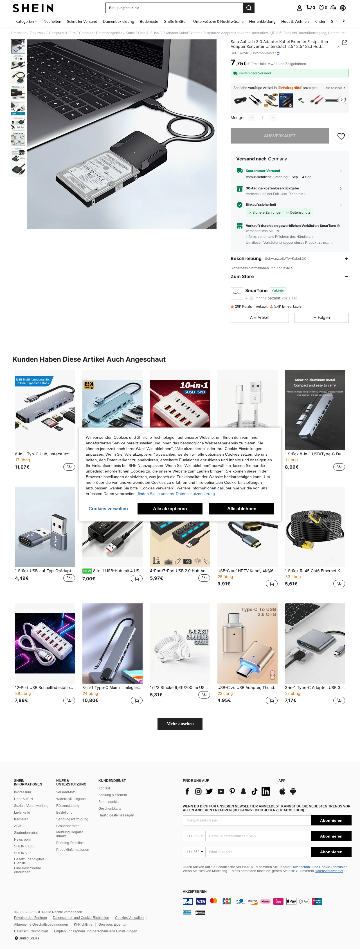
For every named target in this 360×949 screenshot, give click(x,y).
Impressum (22, 792)
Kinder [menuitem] (319, 21)
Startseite (18, 33)
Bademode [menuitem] (149, 21)
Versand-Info (66, 792)
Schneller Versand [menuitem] (82, 21)
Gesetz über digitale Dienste (29, 861)
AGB (17, 826)
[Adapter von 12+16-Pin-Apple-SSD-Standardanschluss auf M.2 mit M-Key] (301, 100)
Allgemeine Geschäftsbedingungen (41, 924)
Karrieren (21, 819)
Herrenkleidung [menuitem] (262, 21)
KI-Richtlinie (83, 924)
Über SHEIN (23, 799)
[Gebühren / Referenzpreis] (248, 64)
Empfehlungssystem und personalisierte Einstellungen (95, 931)
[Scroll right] (344, 21)
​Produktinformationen (72, 850)
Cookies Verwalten (129, 918)
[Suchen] (249, 8)
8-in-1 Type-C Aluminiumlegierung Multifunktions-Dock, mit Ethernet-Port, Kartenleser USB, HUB (112, 687)
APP (281, 781)
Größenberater (67, 826)
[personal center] (299, 8)
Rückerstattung (67, 806)
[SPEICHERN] (341, 136)
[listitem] (240, 100)
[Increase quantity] (273, 117)
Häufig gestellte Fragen (116, 815)
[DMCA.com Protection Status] (200, 912)
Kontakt (104, 788)
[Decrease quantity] (251, 117)
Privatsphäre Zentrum (30, 918)
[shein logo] (33, 8)
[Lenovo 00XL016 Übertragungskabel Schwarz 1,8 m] (240, 100)
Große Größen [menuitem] (176, 21)
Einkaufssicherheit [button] (261, 205)
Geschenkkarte (110, 809)
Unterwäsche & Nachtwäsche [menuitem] (218, 21)
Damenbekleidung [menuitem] (118, 21)
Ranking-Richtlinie (70, 843)
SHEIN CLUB (24, 846)
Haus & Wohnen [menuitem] (295, 21)
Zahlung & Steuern (112, 795)
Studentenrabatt (26, 833)
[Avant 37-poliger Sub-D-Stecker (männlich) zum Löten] (332, 100)
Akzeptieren (195, 892)
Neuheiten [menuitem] (52, 21)
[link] (310, 7)
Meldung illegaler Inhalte (69, 834)
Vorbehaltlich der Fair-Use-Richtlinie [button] (274, 194)
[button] (333, 8)
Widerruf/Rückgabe (71, 799)
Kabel (130, 33)
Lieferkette (22, 812)
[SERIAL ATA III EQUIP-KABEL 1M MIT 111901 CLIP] (316, 100)
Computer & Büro (62, 33)
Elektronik (38, 33)
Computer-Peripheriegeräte (100, 33)
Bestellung (64, 812)
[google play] (293, 794)
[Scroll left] (337, 21)
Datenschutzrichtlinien (31, 931)
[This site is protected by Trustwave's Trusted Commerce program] (187, 912)
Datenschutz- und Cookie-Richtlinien (319, 867)
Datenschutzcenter (329, 871)
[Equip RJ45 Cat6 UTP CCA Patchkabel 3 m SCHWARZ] (256, 100)
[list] (228, 791)
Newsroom (22, 839)
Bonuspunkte (108, 802)
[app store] (282, 794)
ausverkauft (280, 135)
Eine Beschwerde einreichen (27, 870)
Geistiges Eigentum (113, 924)
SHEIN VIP (22, 853)
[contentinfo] (267, 901)
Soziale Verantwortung (31, 806)
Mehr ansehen (180, 723)
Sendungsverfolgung (72, 819)
